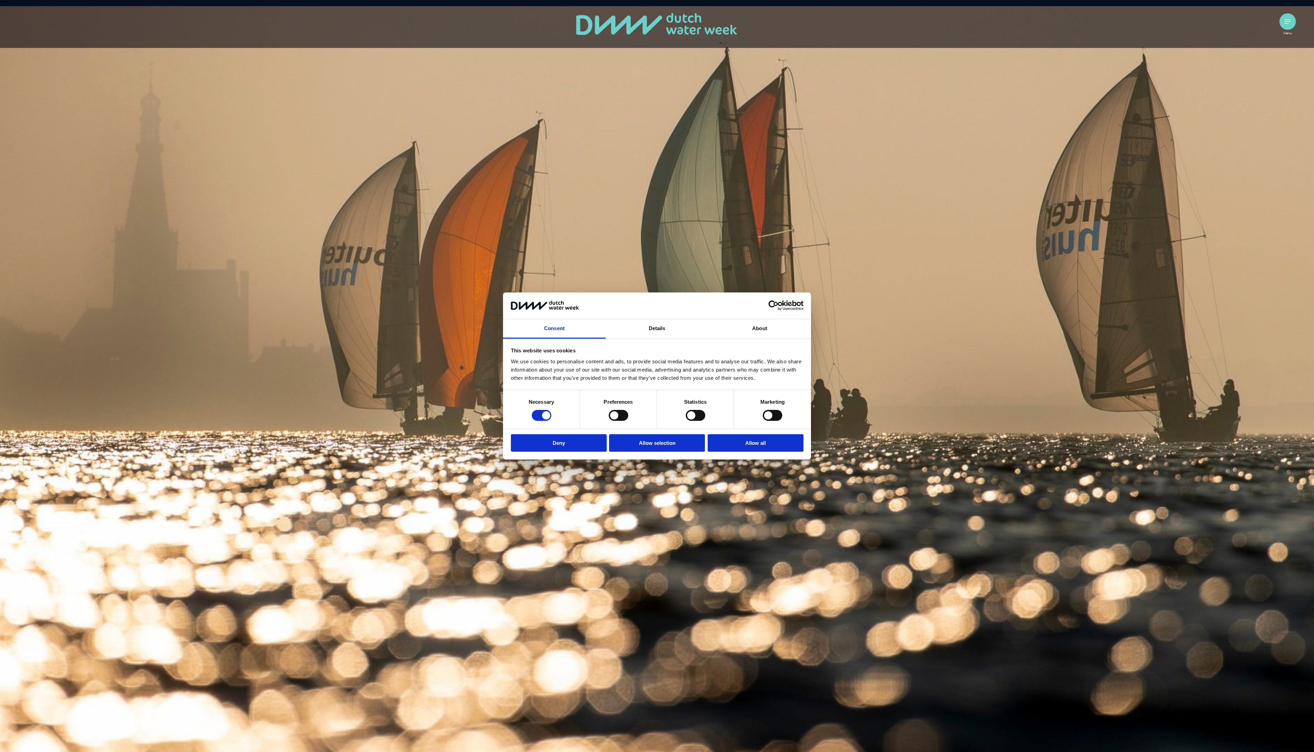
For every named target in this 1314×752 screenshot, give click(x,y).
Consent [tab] (554, 328)
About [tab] (759, 328)
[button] (1287, 21)
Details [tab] (657, 328)
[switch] (618, 415)
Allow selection (657, 443)
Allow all (755, 443)
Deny (559, 443)
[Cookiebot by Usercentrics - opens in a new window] (773, 305)
